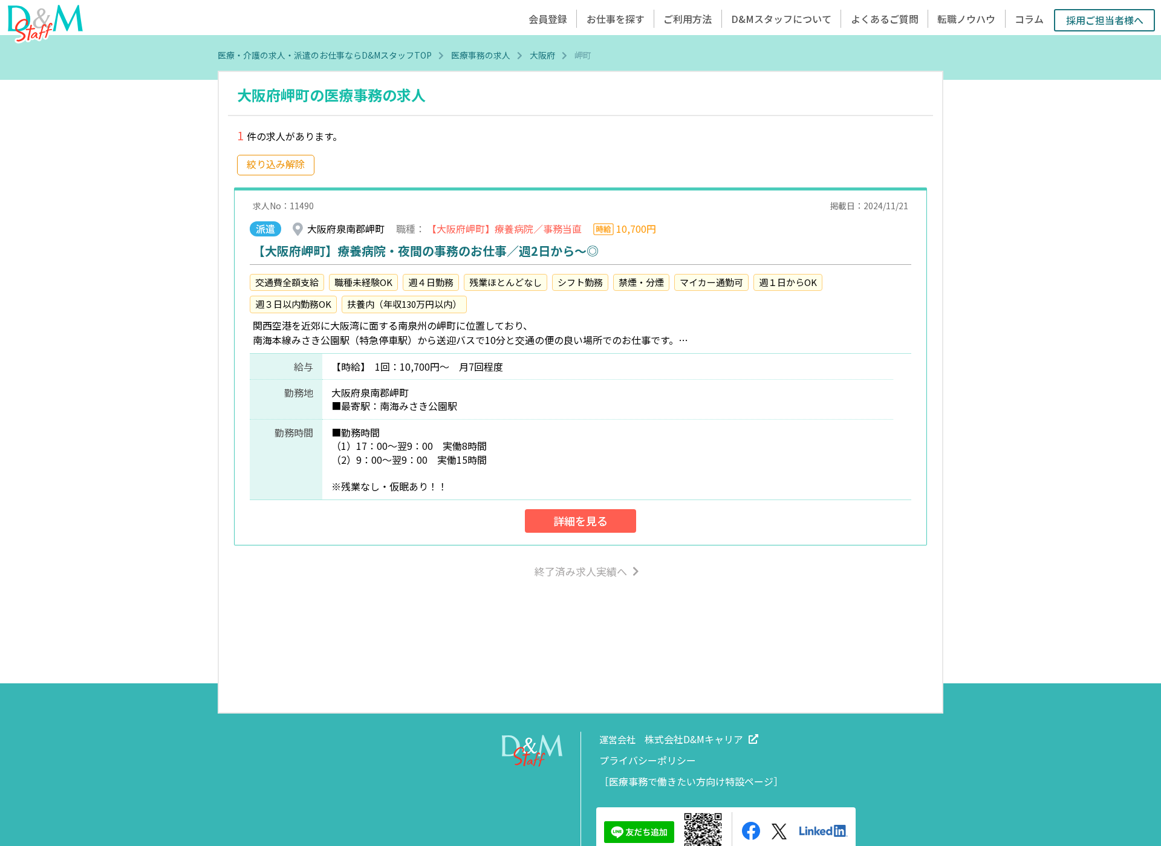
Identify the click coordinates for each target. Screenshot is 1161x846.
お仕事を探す (616, 18)
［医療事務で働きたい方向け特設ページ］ (691, 781)
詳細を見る (580, 521)
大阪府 (542, 55)
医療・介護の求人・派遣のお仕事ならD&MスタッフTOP (325, 55)
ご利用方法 (687, 18)
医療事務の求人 (480, 55)
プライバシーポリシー (647, 760)
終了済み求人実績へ (581, 571)
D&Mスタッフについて (781, 18)
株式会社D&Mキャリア (694, 739)
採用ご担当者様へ (1104, 20)
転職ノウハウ (966, 18)
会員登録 (547, 18)
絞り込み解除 (276, 164)
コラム (1029, 18)
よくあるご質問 (885, 18)
